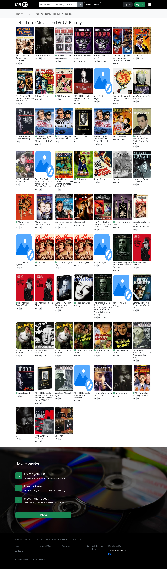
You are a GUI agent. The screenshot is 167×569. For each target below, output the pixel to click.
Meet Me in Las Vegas (101, 97)
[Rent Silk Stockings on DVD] (64, 81)
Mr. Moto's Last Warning (42, 351)
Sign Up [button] (139, 4)
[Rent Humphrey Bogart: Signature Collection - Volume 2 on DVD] (64, 287)
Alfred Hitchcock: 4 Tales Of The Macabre (82, 395)
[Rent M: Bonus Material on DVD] (44, 40)
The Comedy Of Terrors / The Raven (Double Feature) (25, 98)
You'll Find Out (119, 302)
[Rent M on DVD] (25, 420)
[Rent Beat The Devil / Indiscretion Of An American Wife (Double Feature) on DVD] (44, 164)
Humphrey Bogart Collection (141, 180)
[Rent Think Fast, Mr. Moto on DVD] (122, 335)
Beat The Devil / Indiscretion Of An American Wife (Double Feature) (43, 183)
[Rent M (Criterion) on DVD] (122, 378)
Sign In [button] (128, 4)
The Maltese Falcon (139, 263)
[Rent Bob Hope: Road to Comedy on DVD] (64, 207)
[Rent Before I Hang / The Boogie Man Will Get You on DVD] (142, 287)
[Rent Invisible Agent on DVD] (103, 247)
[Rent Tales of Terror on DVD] (44, 81)
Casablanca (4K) (81, 262)
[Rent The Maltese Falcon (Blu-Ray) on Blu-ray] (25, 287)
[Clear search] (75, 4)
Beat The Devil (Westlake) (22, 180)
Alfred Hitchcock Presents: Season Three (82, 98)
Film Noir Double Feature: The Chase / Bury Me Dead (102, 224)
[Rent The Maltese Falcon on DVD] (142, 247)
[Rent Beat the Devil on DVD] (122, 121)
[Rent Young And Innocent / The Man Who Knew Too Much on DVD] (142, 335)
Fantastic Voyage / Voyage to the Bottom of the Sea (121, 57)
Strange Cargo (83, 302)
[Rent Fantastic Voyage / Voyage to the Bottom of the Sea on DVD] (122, 40)
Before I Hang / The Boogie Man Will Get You (142, 305)
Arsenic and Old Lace (121, 223)
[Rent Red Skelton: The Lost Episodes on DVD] (64, 40)
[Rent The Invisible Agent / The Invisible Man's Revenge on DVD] (122, 247)
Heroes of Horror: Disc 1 (102, 56)
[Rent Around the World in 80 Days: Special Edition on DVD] (122, 81)
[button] (150, 4)
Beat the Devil (119, 136)
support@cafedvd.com (57, 539)
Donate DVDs (114, 546)
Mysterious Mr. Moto (102, 351)
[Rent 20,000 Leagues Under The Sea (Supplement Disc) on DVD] (44, 121)
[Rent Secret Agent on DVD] (25, 378)
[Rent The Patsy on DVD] (142, 40)
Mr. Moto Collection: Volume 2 (25, 351)
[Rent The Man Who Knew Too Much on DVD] (103, 378)
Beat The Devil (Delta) (80, 137)
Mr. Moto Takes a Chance (83, 351)
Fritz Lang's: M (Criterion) (41, 436)
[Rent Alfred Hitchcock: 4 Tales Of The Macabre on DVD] (83, 378)
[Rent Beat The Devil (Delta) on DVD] (83, 121)
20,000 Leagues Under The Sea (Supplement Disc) (43, 138)
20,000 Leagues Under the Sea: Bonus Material (101, 138)
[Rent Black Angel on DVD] (83, 207)
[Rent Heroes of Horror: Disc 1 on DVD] (103, 40)
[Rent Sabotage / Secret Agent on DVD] (64, 378)
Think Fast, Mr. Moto (121, 351)
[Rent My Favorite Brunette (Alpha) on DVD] (44, 207)
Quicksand (81, 179)
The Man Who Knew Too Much (103, 394)
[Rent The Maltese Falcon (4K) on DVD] (44, 287)
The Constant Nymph (22, 263)
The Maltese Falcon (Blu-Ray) (23, 303)
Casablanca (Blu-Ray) (63, 263)
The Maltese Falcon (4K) (44, 303)
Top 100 (56, 13)
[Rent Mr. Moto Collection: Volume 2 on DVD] (25, 335)
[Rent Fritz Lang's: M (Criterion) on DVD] (44, 420)
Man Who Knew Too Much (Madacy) (25, 137)
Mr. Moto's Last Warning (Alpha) (141, 394)
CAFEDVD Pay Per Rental (95, 547)
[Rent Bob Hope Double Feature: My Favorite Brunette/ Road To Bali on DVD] (64, 164)
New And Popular (24, 13)
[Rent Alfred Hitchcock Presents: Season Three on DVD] (83, 81)
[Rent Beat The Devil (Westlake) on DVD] (25, 164)
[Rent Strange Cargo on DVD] (83, 287)
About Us (66, 546)
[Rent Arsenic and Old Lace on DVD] (122, 207)
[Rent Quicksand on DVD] (83, 164)
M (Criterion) (121, 393)
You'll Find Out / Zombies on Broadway (23, 57)
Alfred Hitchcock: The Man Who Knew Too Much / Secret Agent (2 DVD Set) (44, 396)
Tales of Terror (42, 96)
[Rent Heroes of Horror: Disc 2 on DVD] (83, 40)
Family (48, 13)
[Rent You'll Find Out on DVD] (122, 287)
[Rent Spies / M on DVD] (64, 420)
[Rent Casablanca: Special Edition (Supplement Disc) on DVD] (142, 207)
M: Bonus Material (43, 55)
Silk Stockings (63, 96)
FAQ (17, 546)
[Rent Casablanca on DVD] (44, 247)
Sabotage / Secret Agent (63, 394)
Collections (67, 13)
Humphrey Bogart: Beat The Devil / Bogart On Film (141, 140)
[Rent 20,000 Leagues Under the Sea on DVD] (64, 121)
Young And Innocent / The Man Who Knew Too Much (142, 354)
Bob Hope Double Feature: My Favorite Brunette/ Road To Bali (64, 183)
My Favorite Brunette (22, 223)
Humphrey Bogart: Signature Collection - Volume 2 (64, 305)
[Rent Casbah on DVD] (122, 164)
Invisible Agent (100, 262)
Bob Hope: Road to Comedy (63, 223)
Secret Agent (24, 393)
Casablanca (43, 262)
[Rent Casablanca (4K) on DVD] (83, 247)
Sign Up (43, 515)
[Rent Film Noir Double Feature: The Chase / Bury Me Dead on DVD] (103, 207)
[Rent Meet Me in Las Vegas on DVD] (103, 81)
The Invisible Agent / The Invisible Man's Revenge (122, 264)
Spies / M (59, 435)
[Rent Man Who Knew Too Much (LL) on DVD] (142, 81)
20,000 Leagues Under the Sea (63, 137)
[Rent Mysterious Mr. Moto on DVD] (103, 335)
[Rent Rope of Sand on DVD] (103, 164)
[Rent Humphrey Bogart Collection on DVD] (142, 164)
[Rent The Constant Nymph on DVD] (25, 247)
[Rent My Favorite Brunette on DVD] (25, 207)
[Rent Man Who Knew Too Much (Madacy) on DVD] (25, 121)
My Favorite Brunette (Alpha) (42, 223)
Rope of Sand (100, 179)
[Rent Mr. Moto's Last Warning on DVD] (44, 335)
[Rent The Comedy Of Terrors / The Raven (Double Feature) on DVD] (25, 81)
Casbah (116, 179)
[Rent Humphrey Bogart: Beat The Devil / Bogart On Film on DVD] (142, 121)
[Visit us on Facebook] (109, 554)
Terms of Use (45, 546)
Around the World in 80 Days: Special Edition (121, 98)
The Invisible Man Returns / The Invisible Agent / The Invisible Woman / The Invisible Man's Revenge (103, 308)
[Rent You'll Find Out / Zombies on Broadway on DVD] (25, 40)
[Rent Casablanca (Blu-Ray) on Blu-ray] (64, 247)
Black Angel (79, 222)
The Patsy (137, 55)
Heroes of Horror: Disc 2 (82, 56)
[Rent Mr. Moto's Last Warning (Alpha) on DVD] (142, 378)
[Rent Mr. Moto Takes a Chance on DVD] (83, 335)
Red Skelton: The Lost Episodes (63, 56)
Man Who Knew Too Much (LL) (142, 97)
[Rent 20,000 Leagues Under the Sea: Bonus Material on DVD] (103, 121)
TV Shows (38, 13)
